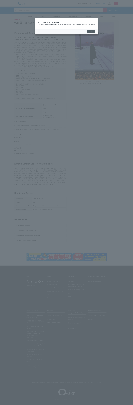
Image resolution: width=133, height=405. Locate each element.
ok (91, 31)
